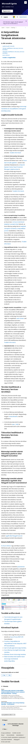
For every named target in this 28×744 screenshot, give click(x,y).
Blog (2, 735)
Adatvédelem (19, 735)
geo (13, 424)
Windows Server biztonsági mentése (15, 654)
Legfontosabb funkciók (8, 46)
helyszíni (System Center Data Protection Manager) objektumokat (14, 167)
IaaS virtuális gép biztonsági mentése (15, 648)
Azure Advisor (6, 55)
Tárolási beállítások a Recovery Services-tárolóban (12, 49)
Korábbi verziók (16, 733)
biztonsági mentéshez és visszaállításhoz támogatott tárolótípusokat (13, 109)
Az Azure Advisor (6, 546)
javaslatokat (21, 567)
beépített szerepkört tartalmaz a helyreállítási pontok (15, 228)
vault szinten (20, 318)
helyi (17, 424)
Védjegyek (16, 739)
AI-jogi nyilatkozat (6, 733)
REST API (20, 637)
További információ (15, 153)
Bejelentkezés (23, 17)
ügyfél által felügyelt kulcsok (14, 536)
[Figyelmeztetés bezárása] (25, 2)
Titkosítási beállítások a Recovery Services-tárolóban (13, 52)
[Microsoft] (14, 17)
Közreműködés (10, 735)
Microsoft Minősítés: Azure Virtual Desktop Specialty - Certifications (12, 703)
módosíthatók (13, 416)
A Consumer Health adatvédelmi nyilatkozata (13, 737)
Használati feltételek (6, 739)
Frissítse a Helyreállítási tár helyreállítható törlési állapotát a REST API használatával (15, 643)
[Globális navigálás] (1, 17)
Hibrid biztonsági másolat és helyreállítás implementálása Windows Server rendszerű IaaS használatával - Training (13, 692)
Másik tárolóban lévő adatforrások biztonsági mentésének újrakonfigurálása (14, 659)
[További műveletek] (25, 27)
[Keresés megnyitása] (17, 17)
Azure (7, 27)
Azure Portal (14, 637)
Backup (13, 27)
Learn (3, 27)
